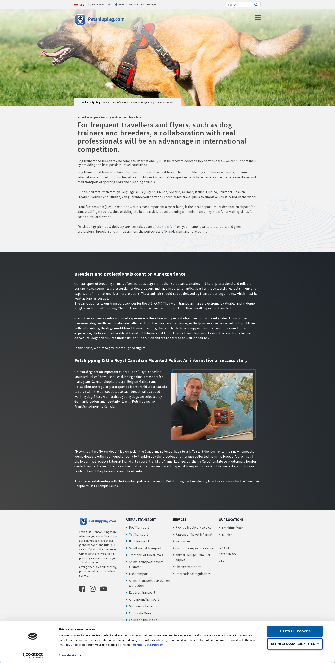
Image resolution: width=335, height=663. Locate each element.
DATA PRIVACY (227, 554)
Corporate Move (140, 613)
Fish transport (139, 574)
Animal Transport (120, 102)
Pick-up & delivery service (193, 527)
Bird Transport (139, 541)
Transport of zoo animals (146, 555)
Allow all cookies (295, 631)
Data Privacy (153, 644)
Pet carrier (182, 541)
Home (106, 102)
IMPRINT (224, 548)
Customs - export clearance (194, 548)
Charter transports (188, 567)
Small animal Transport (145, 548)
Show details (67, 655)
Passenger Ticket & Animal (193, 534)
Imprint (136, 644)
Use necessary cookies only (295, 643)
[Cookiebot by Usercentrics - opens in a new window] (33, 655)
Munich (227, 535)
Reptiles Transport (142, 592)
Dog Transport (139, 527)
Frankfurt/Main (232, 528)
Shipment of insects (143, 606)
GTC (221, 560)
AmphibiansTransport (144, 599)
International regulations (193, 574)
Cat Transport (138, 534)
